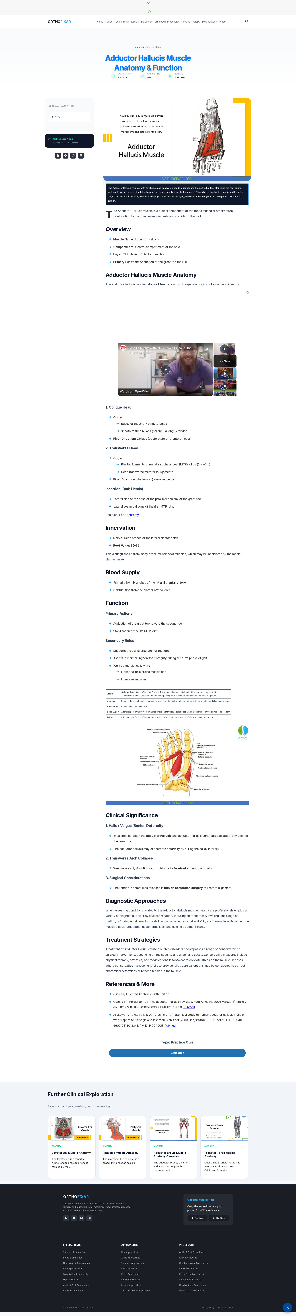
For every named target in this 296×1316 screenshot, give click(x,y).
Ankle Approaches (130, 1257)
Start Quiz (177, 1052)
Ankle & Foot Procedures (191, 1252)
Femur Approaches (131, 1285)
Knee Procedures (188, 1257)
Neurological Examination (76, 1263)
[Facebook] (58, 156)
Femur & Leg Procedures (192, 1290)
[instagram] (81, 156)
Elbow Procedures (188, 1268)
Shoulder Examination (74, 1252)
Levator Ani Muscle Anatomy (71, 1152)
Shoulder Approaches (132, 1263)
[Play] (225, 373)
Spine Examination (72, 1257)
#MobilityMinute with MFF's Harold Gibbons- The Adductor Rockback (159, 350)
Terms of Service (225, 1307)
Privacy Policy (208, 1307)
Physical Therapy (191, 21)
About (222, 21)
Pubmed (189, 1007)
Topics (109, 21)
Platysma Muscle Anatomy (120, 1152)
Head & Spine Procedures (192, 1285)
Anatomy (156, 47)
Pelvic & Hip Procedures (191, 1274)
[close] (148, 3)
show (56, 116)
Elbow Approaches (130, 1279)
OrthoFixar (75, 1307)
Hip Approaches (129, 1252)
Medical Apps (209, 21)
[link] (123, 348)
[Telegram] (65, 156)
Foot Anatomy (129, 515)
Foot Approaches (130, 1268)
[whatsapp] (73, 156)
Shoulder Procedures (190, 1279)
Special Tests (121, 21)
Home (100, 21)
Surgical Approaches (142, 21)
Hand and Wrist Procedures (193, 1263)
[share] (207, 349)
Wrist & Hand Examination (76, 1274)
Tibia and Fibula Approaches (136, 1290)
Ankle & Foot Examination (76, 1285)
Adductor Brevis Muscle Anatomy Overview (170, 1154)
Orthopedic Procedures (167, 21)
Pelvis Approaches (130, 1274)
